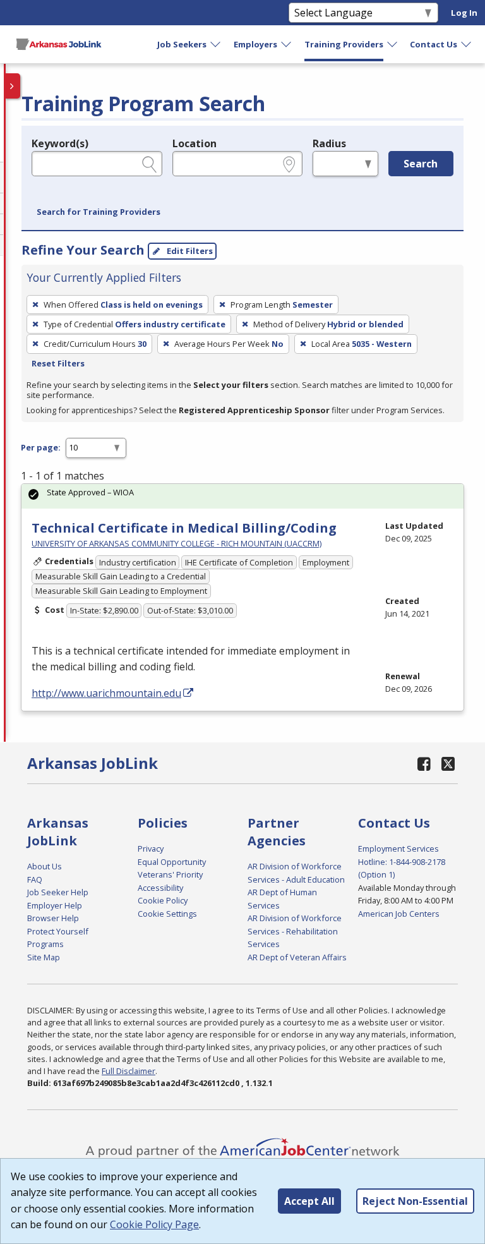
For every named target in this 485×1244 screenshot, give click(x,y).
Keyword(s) (60, 143)
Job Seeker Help (57, 892)
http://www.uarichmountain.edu (106, 693)
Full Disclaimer (128, 1071)
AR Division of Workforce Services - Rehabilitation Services (295, 931)
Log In (464, 12)
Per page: (41, 447)
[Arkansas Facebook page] (424, 763)
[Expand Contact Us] (467, 44)
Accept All (309, 1201)
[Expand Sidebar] (12, 86)
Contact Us (433, 44)
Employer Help (54, 905)
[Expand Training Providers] (393, 44)
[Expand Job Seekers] (216, 44)
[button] (98, 212)
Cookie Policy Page (154, 1224)
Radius (329, 143)
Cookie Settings (167, 913)
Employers (255, 44)
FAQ (34, 879)
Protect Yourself (57, 931)
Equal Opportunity (172, 861)
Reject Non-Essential (415, 1201)
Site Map (43, 957)
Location (194, 143)
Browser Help (53, 918)
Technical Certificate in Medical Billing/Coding (184, 527)
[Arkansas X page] (448, 763)
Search (421, 164)
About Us (44, 866)
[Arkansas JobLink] (58, 44)
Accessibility (160, 887)
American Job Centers (399, 913)
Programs (45, 944)
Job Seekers (182, 44)
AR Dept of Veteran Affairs (297, 957)
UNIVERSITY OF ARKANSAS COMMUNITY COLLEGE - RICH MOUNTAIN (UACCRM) (176, 543)
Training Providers (343, 44)
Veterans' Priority (170, 874)
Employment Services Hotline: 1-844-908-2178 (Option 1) (401, 861)
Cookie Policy (163, 900)
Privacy (151, 848)
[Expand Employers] (287, 44)
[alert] (242, 496)
